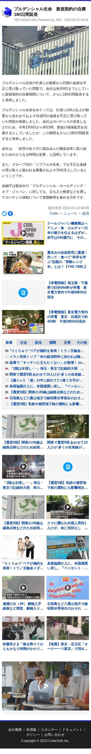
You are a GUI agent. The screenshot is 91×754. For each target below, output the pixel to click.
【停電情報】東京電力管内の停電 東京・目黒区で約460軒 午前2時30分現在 (67, 316)
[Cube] (6, 17)
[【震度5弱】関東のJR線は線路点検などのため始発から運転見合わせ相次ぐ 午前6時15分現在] (23, 507)
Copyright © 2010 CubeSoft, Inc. (45, 741)
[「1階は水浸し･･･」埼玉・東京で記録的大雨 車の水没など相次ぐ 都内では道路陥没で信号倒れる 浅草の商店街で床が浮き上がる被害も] (23, 467)
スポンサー (49, 729)
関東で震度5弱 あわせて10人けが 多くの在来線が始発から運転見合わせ (67, 447)
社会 (23, 342)
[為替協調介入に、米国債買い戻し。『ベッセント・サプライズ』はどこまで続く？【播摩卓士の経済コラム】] (68, 547)
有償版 (31, 729)
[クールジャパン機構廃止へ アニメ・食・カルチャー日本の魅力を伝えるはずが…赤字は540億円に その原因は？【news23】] (23, 233)
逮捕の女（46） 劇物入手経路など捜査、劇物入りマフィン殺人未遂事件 (23, 608)
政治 (38, 342)
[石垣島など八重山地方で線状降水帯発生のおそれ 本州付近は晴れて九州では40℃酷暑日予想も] (68, 588)
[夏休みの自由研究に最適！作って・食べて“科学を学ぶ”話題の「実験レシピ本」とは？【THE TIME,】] (23, 262)
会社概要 (15, 729)
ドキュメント (72, 729)
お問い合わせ (54, 734)
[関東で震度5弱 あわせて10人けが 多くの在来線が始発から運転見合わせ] (68, 426)
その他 (82, 342)
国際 (52, 342)
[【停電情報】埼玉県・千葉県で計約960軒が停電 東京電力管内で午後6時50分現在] (23, 293)
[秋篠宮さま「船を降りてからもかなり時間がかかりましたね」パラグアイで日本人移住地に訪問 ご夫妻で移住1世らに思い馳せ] (23, 628)
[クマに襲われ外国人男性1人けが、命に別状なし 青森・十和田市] (68, 507)
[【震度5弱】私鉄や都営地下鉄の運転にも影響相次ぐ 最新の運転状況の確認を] (68, 467)
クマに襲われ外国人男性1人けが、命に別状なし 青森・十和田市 (67, 527)
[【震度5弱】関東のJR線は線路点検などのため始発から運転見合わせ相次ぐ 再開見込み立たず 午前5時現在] (23, 426)
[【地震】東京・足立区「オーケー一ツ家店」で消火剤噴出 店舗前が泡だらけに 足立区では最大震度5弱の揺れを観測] (68, 628)
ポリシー (33, 734)
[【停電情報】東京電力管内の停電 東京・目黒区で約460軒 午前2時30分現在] (23, 322)
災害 (67, 342)
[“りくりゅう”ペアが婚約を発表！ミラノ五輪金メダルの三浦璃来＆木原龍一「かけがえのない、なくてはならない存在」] (23, 547)
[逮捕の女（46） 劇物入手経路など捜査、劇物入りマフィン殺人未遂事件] (23, 588)
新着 (9, 342)
